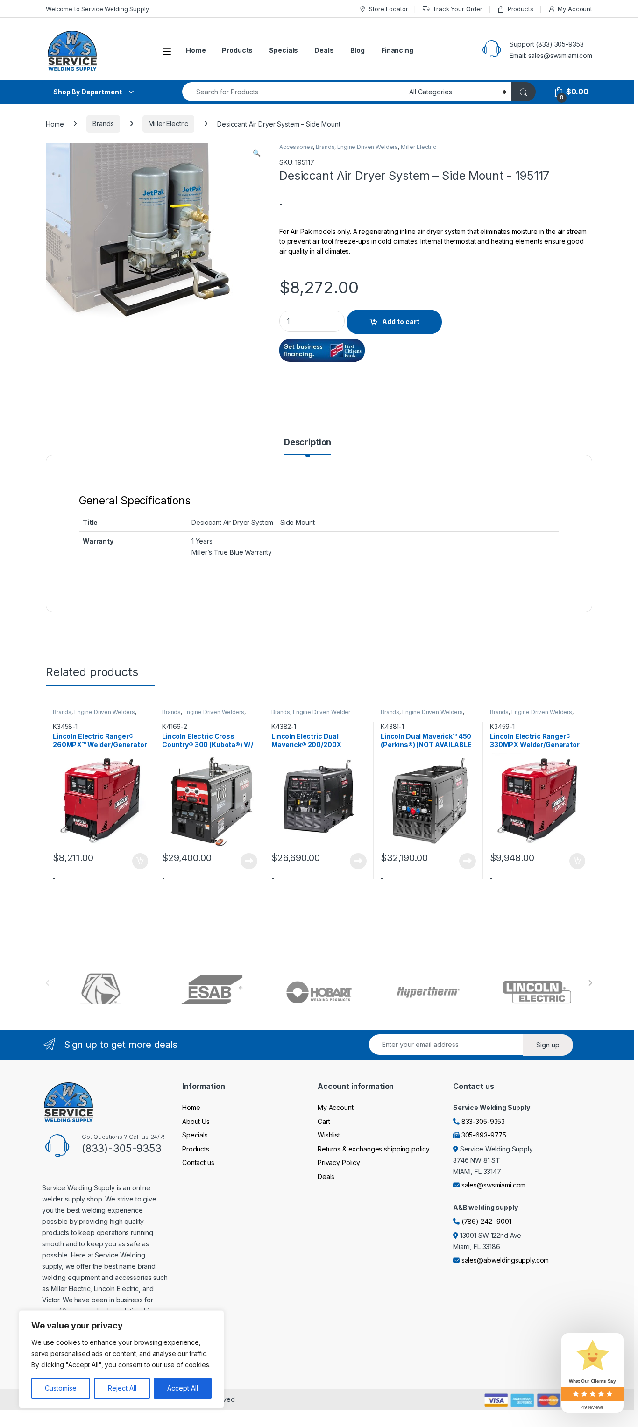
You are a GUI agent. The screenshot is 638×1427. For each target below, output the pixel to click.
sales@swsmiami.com (493, 1185)
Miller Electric (168, 123)
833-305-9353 (483, 1121)
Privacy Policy (339, 1162)
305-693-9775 (483, 1135)
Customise (61, 1388)
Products (520, 9)
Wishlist (329, 1135)
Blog (357, 50)
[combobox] (293, 91)
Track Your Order (457, 9)
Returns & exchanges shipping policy (374, 1149)
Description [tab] (307, 442)
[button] (257, 153)
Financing (397, 50)
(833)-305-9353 (122, 1148)
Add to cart (400, 321)
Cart (324, 1121)
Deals (323, 50)
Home (196, 50)
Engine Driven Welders (367, 146)
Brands (102, 123)
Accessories (296, 146)
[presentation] (590, 983)
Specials (283, 50)
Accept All (182, 1388)
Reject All (122, 1388)
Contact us (198, 1162)
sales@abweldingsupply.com (505, 1260)
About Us (196, 1121)
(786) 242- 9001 (486, 1221)
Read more (249, 861)
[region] (121, 1359)
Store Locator (388, 9)
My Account (575, 9)
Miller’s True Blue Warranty (231, 552)
